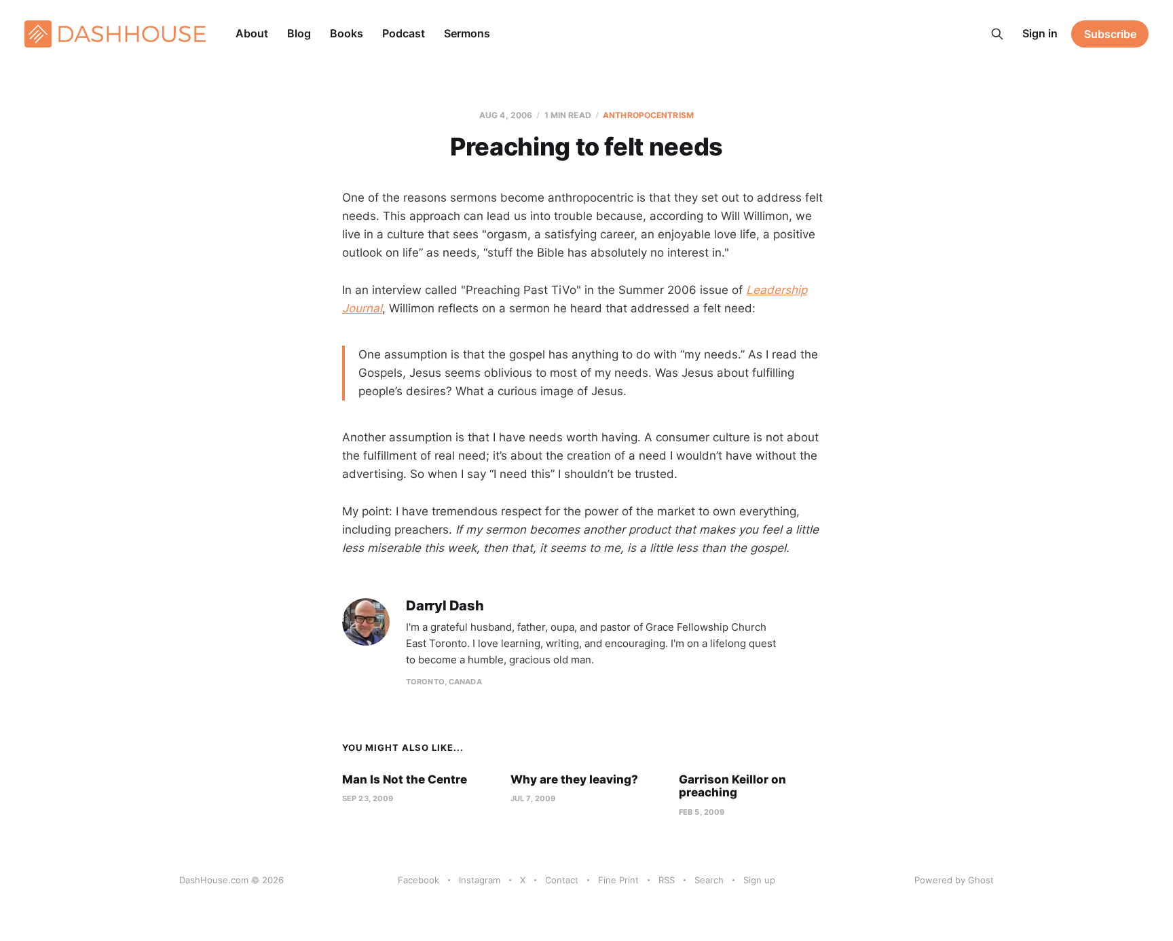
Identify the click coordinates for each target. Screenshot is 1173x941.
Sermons (467, 33)
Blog (299, 33)
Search (709, 879)
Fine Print (618, 879)
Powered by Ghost (954, 879)
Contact (561, 879)
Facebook (418, 879)
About (252, 33)
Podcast (403, 33)
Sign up (759, 879)
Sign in (1040, 33)
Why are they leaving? (574, 779)
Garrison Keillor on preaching (732, 786)
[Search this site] (997, 34)
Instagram (479, 879)
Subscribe (1110, 34)
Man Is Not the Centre (404, 779)
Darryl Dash (445, 606)
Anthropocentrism (648, 115)
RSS (666, 879)
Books (346, 33)
